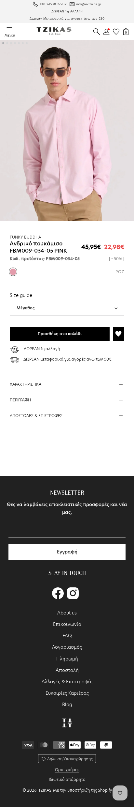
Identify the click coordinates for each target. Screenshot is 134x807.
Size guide (21, 295)
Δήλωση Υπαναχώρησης (70, 759)
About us (67, 613)
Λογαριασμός (67, 647)
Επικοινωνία (67, 624)
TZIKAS (44, 790)
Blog (67, 704)
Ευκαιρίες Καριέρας (67, 693)
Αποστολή (67, 670)
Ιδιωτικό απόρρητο (67, 779)
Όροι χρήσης (67, 769)
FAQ (67, 635)
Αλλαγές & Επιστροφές (67, 681)
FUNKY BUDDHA (25, 237)
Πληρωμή (67, 659)
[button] (96, 31)
